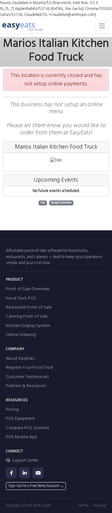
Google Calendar (61, 202)
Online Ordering (21, 334)
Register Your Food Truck (30, 367)
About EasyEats (20, 358)
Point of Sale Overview (27, 289)
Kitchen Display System (28, 325)
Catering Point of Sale (27, 316)
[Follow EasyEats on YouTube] (38, 472)
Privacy (100, 505)
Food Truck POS (21, 298)
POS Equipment (20, 418)
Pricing (12, 409)
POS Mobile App (21, 437)
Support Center (24, 461)
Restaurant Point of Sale (29, 307)
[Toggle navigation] (102, 26)
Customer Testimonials (27, 377)
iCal (42, 202)
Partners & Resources (26, 386)
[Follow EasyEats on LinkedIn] (24, 472)
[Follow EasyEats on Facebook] (11, 472)
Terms (82, 505)
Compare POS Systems (27, 428)
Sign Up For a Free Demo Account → (36, 486)
